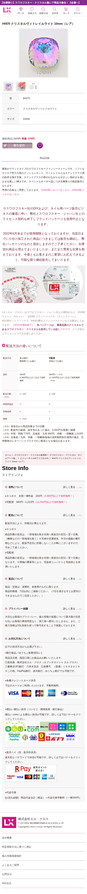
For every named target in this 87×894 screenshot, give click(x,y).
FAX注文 (6, 883)
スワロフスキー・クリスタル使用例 (30, 455)
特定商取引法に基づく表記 (16, 846)
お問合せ (7, 874)
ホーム (8, 455)
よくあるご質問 (10, 865)
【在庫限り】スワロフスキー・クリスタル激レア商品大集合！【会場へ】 (41, 2)
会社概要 (7, 837)
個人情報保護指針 (11, 856)
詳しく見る (69, 487)
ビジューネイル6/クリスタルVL (34, 458)
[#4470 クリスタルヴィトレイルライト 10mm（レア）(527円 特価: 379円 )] (8, 86)
